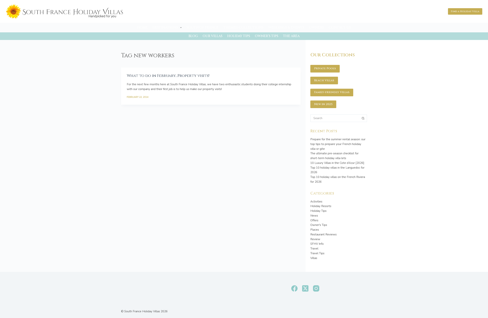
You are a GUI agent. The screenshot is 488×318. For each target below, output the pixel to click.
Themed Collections (243, 27)
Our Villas (212, 36)
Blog (193, 36)
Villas (313, 258)
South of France (202, 27)
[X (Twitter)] (305, 288)
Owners (316, 27)
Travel (314, 248)
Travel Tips (317, 253)
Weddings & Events (286, 27)
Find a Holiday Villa (465, 11)
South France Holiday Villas (142, 311)
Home (142, 27)
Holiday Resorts (320, 206)
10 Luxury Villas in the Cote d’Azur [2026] (337, 163)
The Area (291, 36)
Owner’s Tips (266, 36)
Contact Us (340, 27)
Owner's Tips (318, 225)
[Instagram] (316, 288)
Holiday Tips (238, 36)
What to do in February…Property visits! (168, 75)
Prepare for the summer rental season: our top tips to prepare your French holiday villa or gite (337, 144)
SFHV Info (317, 244)
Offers (314, 220)
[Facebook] (294, 288)
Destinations (165, 27)
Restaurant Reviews (323, 234)
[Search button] (363, 118)
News (314, 216)
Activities (316, 201)
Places (314, 230)
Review (315, 239)
